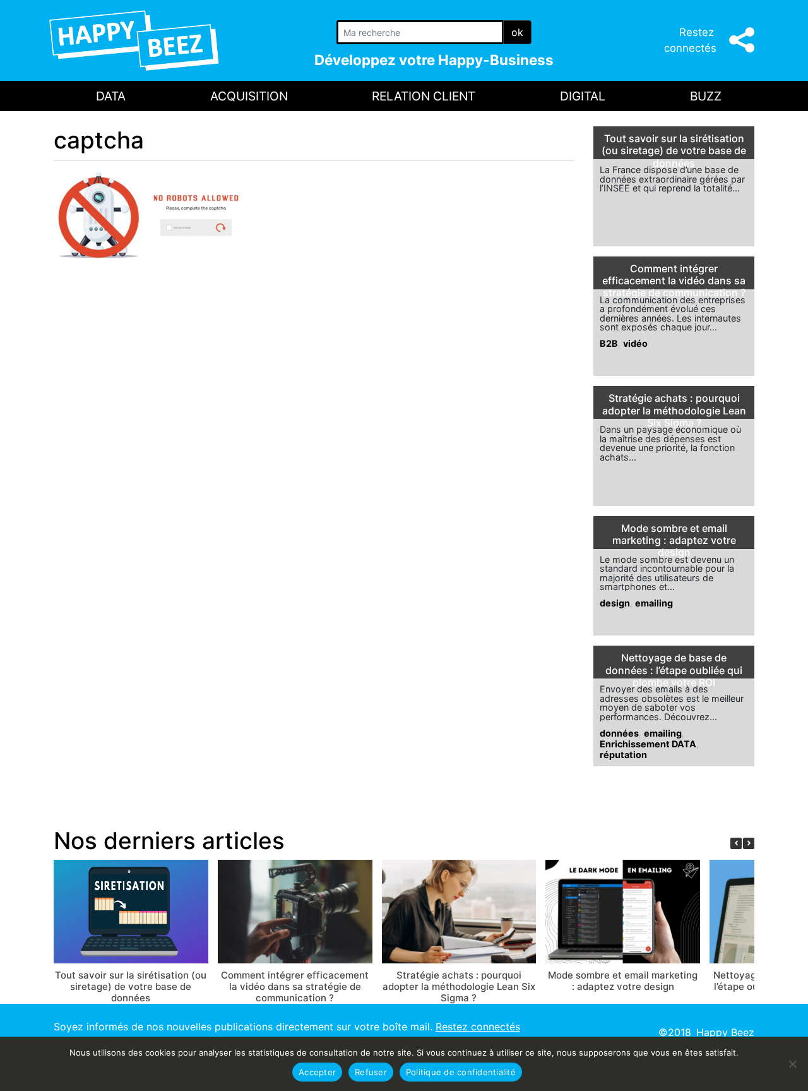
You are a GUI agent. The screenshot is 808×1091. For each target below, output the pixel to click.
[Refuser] (792, 1064)
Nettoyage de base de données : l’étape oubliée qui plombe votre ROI (673, 670)
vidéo (635, 343)
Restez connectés (478, 1026)
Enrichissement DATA (648, 743)
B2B (609, 343)
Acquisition (249, 96)
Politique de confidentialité (461, 1072)
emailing (654, 603)
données (619, 733)
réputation (623, 754)
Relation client (423, 96)
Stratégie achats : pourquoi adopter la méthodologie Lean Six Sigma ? (674, 410)
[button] (748, 843)
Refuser (371, 1072)
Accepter (317, 1072)
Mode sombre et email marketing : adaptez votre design (674, 540)
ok (517, 32)
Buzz (706, 96)
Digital (582, 96)
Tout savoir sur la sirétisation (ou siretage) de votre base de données (674, 151)
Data (111, 96)
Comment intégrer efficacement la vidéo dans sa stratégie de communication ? (674, 281)
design (615, 603)
